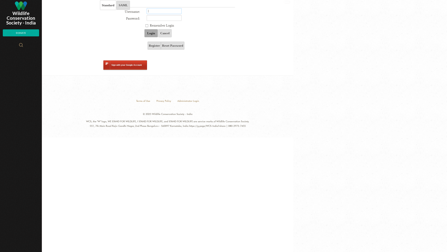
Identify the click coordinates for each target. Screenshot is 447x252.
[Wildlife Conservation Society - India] (21, 5)
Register (154, 45)
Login (151, 33)
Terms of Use (143, 101)
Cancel (165, 33)
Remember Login (162, 25)
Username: (132, 12)
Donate (21, 32)
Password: (133, 18)
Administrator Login (188, 101)
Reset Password (172, 45)
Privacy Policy (163, 101)
